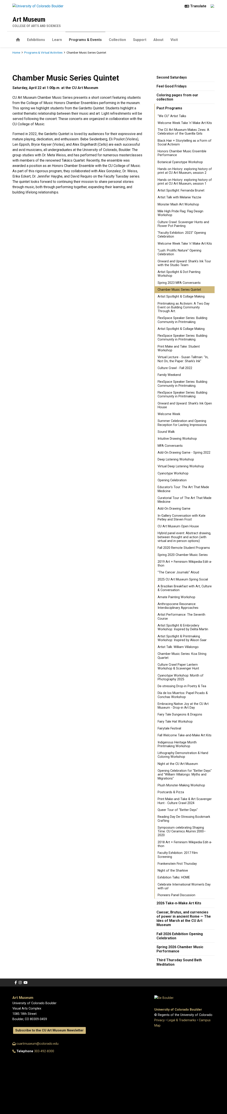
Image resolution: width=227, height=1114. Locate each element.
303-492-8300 (44, 1051)
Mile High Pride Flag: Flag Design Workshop (180, 213)
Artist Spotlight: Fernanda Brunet (181, 190)
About (158, 40)
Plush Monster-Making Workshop (181, 785)
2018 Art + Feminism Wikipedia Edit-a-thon (185, 844)
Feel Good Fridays (172, 86)
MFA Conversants (170, 446)
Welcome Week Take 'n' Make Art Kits (185, 123)
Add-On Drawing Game (174, 509)
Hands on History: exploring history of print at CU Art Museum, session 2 (185, 171)
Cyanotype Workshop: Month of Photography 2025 (181, 677)
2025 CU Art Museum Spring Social (183, 579)
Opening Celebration (172, 480)
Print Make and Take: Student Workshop (179, 348)
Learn (57, 40)
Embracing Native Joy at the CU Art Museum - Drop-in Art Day (183, 706)
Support (139, 40)
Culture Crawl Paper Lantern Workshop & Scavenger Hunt (178, 666)
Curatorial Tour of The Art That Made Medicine (184, 500)
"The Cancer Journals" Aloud (178, 572)
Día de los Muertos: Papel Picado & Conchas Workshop (183, 695)
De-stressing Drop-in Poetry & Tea (182, 686)
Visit (174, 40)
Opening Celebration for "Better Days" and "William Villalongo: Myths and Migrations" (185, 774)
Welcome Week (169, 414)
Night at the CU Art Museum (178, 764)
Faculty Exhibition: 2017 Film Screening (178, 855)
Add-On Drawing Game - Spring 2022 (184, 452)
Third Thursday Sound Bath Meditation (179, 962)
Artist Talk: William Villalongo (178, 647)
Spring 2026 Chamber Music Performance (180, 949)
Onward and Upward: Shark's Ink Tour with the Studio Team (184, 263)
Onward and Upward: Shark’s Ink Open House (185, 405)
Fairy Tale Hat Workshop (175, 721)
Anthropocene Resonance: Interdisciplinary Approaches (178, 606)
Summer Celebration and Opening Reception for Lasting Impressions (182, 423)
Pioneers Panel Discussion (176, 895)
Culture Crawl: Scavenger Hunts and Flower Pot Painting (183, 224)
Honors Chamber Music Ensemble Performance (182, 153)
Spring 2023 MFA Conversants (179, 283)
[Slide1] (109, 56)
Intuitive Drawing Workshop (177, 439)
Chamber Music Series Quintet (179, 290)
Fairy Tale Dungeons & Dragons (180, 714)
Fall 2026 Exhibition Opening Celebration (180, 936)
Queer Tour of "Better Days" (178, 810)
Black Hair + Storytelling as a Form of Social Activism (184, 142)
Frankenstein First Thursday (177, 864)
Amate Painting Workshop (176, 597)
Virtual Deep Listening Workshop (181, 466)
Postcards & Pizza (171, 792)
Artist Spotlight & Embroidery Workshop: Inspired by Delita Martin (183, 627)
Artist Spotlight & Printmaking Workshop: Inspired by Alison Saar (182, 638)
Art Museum (28, 19)
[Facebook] (16, 982)
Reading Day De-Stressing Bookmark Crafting (184, 818)
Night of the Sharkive (173, 870)
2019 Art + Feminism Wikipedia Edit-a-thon (185, 563)
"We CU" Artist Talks (172, 116)
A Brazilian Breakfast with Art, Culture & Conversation (185, 588)
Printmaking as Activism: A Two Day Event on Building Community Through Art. (183, 307)
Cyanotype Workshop (173, 473)
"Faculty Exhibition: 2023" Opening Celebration (182, 234)
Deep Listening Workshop (176, 459)
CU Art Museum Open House (178, 526)
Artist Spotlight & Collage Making (181, 296)
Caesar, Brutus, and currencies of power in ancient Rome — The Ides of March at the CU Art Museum (184, 918)
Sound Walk (166, 432)
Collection (117, 40)
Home (16, 52)
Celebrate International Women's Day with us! (184, 886)
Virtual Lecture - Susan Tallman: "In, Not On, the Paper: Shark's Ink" (183, 359)
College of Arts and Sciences (36, 26)
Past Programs (169, 108)
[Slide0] (117, 56)
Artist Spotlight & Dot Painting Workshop (179, 274)
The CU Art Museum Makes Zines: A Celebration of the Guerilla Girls (183, 131)
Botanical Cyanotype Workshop (180, 162)
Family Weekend (169, 375)
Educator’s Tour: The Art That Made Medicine (183, 489)
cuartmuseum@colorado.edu (37, 1044)
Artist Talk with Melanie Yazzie (179, 197)
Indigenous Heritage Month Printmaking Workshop (177, 744)
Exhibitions (36, 40)
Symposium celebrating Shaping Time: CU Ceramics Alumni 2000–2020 (182, 831)
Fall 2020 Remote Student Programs (184, 548)
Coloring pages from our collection (177, 97)
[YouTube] (25, 982)
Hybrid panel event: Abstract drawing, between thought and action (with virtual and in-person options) (184, 537)
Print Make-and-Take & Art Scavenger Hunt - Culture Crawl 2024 (185, 801)
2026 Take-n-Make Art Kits (179, 903)
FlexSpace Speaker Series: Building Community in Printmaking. (182, 383)
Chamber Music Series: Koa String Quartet (182, 656)
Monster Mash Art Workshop (178, 204)
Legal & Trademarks (182, 1020)
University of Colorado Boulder (178, 1009)
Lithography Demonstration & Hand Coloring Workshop (183, 755)
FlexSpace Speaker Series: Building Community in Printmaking (182, 320)
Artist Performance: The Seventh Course (181, 616)
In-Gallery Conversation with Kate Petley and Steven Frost (181, 517)
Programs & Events (85, 40)
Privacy (159, 1020)
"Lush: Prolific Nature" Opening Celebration (179, 252)
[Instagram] (20, 982)
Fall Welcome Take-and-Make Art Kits (184, 735)
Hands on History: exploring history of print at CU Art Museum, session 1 (185, 182)
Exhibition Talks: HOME (174, 877)
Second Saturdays (172, 77)
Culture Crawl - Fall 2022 (175, 368)
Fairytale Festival (169, 728)
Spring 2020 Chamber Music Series (183, 555)
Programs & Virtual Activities (43, 52)
